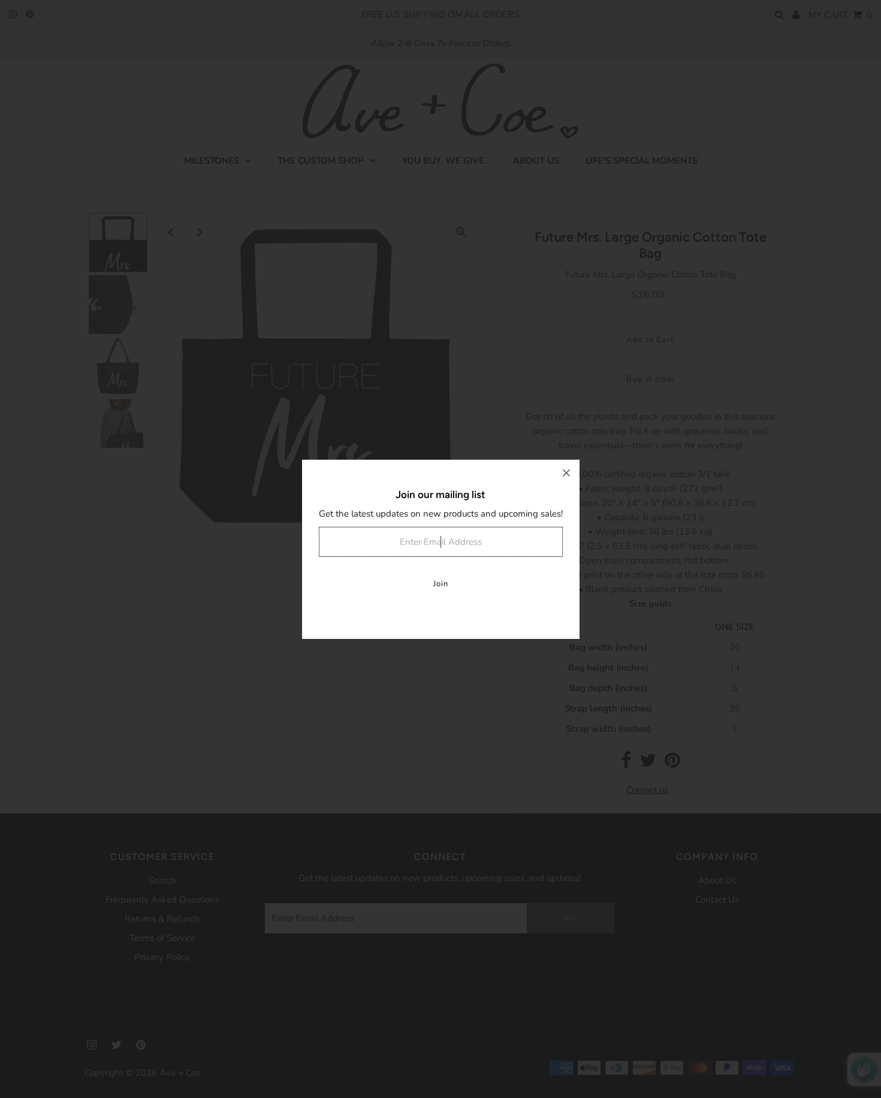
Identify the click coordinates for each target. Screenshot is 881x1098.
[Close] (566, 473)
